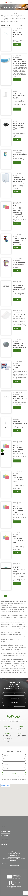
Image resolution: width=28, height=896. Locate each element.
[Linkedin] (18, 822)
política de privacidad (19, 706)
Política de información (14, 857)
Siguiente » (20, 596)
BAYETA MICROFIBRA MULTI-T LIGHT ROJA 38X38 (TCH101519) (18, 210)
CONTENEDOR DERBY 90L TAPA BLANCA (19, 96)
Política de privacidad (14, 853)
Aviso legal (14, 852)
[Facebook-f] (10, 822)
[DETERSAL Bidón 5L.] (6, 263)
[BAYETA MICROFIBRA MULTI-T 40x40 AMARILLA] (6, 446)
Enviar (14, 773)
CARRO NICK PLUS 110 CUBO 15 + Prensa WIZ (19, 240)
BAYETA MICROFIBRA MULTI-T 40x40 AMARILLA (18, 448)
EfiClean (18, 152)
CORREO (20, 727)
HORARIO (20, 733)
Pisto (17, 865)
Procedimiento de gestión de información (14, 858)
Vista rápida (14, 48)
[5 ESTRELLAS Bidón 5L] (6, 155)
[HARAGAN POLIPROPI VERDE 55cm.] (6, 568)
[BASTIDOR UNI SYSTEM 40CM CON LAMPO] (6, 397)
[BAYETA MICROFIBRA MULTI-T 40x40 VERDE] (6, 476)
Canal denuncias (14, 860)
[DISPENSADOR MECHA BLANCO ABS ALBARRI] (6, 178)
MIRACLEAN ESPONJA (17, 366)
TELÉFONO (7, 727)
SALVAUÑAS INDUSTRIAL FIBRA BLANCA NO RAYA (19, 61)
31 (15, 596)
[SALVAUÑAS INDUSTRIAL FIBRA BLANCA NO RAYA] (6, 60)
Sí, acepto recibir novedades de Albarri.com (14, 779)
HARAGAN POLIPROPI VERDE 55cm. (19, 569)
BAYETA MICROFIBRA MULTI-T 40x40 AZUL (18, 540)
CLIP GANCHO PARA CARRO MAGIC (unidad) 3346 (19, 288)
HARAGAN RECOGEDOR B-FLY (20, 423)
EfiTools (18, 57)
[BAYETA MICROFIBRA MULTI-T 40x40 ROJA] (6, 507)
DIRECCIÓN (7, 733)
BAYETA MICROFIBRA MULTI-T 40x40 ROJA (18, 509)
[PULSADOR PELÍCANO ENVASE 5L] (6, 33)
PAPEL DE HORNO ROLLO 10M (19, 315)
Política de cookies (14, 855)
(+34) (7, 729)
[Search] (24, 2)
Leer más (15, 21)
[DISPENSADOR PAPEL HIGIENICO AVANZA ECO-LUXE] (6, 344)
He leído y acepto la (14, 706)
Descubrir (16, 44)
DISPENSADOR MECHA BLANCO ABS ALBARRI (19, 179)
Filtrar (3, 25)
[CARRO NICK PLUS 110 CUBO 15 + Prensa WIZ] (6, 239)
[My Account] (26, 2)
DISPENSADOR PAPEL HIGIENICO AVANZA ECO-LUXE (20, 345)
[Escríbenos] (2, 450)
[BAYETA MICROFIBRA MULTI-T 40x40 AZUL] (6, 537)
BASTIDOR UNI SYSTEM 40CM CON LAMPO (20, 398)
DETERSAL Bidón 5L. (20, 262)
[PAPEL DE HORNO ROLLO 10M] (6, 315)
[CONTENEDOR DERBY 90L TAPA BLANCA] (6, 94)
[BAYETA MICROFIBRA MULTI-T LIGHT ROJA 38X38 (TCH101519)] (6, 207)
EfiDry (17, 341)
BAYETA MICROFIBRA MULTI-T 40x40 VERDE (18, 479)
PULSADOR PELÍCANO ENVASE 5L (19, 34)
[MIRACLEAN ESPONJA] (6, 366)
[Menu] (2, 2)
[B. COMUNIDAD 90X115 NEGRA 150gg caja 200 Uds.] (6, 124)
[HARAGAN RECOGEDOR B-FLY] (6, 422)
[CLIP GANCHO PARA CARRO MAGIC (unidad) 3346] (6, 286)
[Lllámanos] (2, 453)
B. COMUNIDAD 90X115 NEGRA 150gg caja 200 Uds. (18, 127)
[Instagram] (14, 822)
